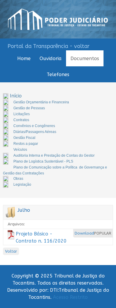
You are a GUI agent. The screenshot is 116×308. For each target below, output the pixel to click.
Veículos (20, 149)
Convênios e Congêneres (34, 126)
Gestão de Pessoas (29, 108)
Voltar (11, 251)
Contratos (21, 120)
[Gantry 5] (58, 19)
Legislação (22, 184)
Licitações (21, 114)
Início (16, 96)
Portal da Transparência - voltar (48, 46)
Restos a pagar (25, 144)
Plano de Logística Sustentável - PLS (43, 161)
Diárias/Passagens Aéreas (34, 132)
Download (84, 233)
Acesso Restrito (70, 297)
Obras (18, 179)
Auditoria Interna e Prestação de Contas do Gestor (54, 155)
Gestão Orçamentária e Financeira (41, 102)
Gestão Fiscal (24, 138)
